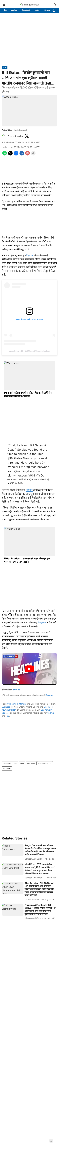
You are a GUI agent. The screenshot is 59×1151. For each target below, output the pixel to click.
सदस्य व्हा (16, 689)
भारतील (29, 489)
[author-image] (4, 136)
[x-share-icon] (10, 154)
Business (6, 707)
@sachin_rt (21, 471)
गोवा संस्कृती (26, 10)
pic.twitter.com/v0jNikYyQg (25, 475)
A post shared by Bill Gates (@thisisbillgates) (29, 351)
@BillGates (14, 458)
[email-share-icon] (27, 154)
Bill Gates (7, 768)
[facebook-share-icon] (16, 154)
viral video (31, 763)
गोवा (5, 10)
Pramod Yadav (15, 136)
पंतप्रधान (42, 622)
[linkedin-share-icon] (21, 154)
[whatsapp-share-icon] (4, 154)
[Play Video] (29, 668)
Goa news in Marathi (16, 704)
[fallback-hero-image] (12, 850)
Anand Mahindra (45, 763)
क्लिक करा (49, 695)
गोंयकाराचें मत (49, 10)
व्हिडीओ (30, 255)
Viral (22, 763)
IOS (7, 716)
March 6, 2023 (15, 482)
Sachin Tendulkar (10, 763)
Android (50, 713)
